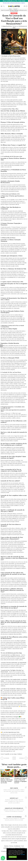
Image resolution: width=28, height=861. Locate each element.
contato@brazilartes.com (8, 848)
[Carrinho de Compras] (26, 6)
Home (10, 9)
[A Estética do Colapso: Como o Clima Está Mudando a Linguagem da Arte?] (20, 772)
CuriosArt (15, 9)
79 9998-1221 (17, 846)
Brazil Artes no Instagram (12, 716)
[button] (3, 858)
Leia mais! (23, 854)
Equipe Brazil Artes (7, 26)
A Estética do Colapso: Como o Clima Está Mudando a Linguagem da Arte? (20, 780)
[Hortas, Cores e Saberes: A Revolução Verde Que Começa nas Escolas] (7, 772)
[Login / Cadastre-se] (24, 6)
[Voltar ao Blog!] (14, 758)
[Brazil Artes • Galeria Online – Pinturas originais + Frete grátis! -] (14, 6)
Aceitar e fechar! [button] (12, 857)
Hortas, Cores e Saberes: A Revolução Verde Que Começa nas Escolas (7, 780)
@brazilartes (3, 720)
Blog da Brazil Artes (7, 708)
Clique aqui (22, 712)
